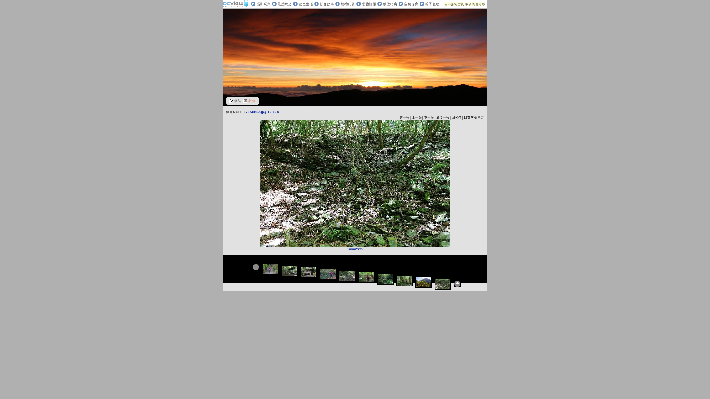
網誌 (238, 101)
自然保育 (411, 4)
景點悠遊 (285, 4)
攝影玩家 (264, 4)
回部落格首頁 (454, 4)
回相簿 (457, 117)
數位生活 (306, 4)
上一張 (417, 117)
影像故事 (327, 4)
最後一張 (443, 117)
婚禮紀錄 (348, 4)
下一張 (429, 117)
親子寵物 (432, 4)
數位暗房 (390, 4)
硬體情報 (369, 4)
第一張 (405, 117)
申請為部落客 (475, 4)
